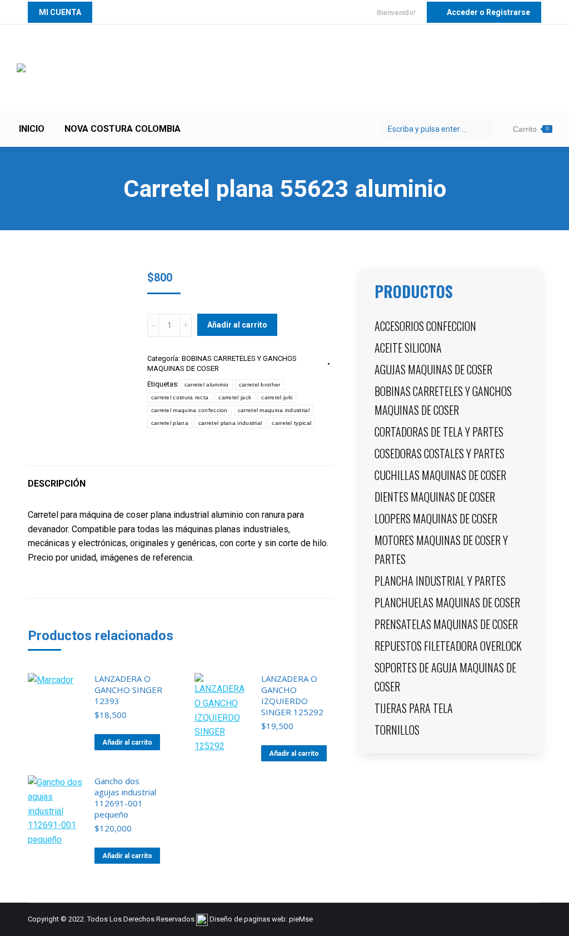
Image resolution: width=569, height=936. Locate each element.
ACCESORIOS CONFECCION (425, 326)
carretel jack (234, 397)
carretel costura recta (180, 397)
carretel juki (276, 397)
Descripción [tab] (57, 483)
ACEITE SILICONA (408, 347)
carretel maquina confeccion (189, 410)
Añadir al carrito (237, 324)
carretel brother (260, 385)
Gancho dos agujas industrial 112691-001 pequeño (125, 797)
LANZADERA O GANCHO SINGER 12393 (128, 689)
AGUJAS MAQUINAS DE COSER (433, 369)
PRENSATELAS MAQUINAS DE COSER (446, 624)
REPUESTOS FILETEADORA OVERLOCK (448, 645)
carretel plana (169, 423)
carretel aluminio (206, 385)
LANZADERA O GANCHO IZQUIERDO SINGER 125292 (292, 695)
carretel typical (291, 423)
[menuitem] (32, 129)
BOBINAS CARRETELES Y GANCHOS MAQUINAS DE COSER (443, 400)
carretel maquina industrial (274, 410)
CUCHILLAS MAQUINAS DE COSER (440, 475)
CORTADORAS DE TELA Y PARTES (439, 431)
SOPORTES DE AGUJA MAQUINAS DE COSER (445, 677)
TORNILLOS (397, 729)
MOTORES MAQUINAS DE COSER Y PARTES (441, 549)
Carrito (530, 129)
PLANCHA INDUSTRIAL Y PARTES (440, 580)
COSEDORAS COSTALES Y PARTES (440, 453)
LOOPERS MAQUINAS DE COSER (436, 518)
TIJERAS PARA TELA (414, 708)
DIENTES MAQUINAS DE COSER (435, 496)
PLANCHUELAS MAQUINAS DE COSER (447, 602)
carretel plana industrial (230, 423)
